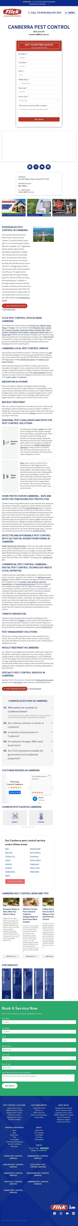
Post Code (22, 88)
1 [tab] (23, 827)
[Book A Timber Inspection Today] (14, 207)
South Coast (35, 325)
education (42, 582)
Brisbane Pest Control (14, 1113)
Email (20, 71)
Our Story (39, 1137)
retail (29, 582)
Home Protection (32, 508)
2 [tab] (26, 827)
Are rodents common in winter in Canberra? (26, 725)
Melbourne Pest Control (14, 1110)
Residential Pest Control (63, 1108)
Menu (71, 12)
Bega (42, 328)
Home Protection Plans (64, 1110)
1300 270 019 (48, 337)
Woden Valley (6, 335)
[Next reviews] (52, 787)
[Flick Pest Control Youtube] (42, 167)
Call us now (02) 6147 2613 (39, 47)
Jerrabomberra (10, 872)
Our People (39, 1135)
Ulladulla (43, 325)
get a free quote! (9, 309)
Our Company (39, 1133)
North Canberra (35, 853)
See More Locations (14, 1119)
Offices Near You (39, 1113)
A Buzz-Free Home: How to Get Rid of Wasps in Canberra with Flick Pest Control (50, 914)
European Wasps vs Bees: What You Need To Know (11, 911)
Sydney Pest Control (14, 1108)
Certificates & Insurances (14, 1142)
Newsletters (14, 1135)
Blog (14, 1133)
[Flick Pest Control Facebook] (29, 167)
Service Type (22, 97)
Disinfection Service (63, 1122)
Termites (21, 620)
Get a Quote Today (15, 881)
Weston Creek (44, 332)
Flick (50, 353)
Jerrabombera (24, 330)
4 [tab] (32, 827)
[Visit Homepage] (63, 1207)
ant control (49, 680)
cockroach (22, 377)
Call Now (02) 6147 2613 (16, 306)
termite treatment (39, 373)
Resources (14, 1146)
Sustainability (39, 1140)
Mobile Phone (23, 79)
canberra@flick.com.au (39, 34)
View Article (10, 956)
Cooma (7, 860)
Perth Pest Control (14, 1115)
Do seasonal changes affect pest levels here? (25, 743)
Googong (8, 330)
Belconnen (36, 328)
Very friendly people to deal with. (39, 777)
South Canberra (23, 332)
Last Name (22, 62)
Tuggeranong (34, 332)
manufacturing (7, 584)
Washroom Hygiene (63, 1120)
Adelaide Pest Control (14, 1117)
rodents (40, 429)
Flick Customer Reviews (39, 1115)
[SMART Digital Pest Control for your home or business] (39, 207)
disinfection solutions (28, 360)
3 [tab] (29, 827)
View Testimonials (49, 2)
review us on (14, 792)
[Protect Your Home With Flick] (64, 207)
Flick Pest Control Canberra (15, 783)
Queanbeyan (13, 332)
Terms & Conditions (14, 1144)
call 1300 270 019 (39, 531)
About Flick (39, 1130)
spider (14, 377)
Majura (32, 330)
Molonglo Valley (40, 330)
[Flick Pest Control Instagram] (36, 167)
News (14, 1130)
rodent (8, 377)
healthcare (34, 582)
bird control (41, 680)
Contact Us (39, 1110)
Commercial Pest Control (63, 1113)
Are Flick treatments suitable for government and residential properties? (25, 754)
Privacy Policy (39, 1117)
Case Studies (14, 1140)
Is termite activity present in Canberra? (23, 734)
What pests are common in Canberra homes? (22, 709)
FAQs (14, 1137)
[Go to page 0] (37, 803)
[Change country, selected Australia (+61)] (21, 83)
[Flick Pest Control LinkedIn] (48, 167)
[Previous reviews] (30, 787)
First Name (22, 54)
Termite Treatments (63, 1117)
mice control (17, 682)
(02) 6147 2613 (40, 1108)
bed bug (33, 413)
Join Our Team (38, 1148)
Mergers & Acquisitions (39, 1150)
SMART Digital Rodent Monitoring (13, 546)
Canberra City (10, 856)
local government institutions (25, 584)
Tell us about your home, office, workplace (32, 106)
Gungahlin (15, 330)
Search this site (23, 1220)
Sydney (12, 328)
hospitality (23, 582)
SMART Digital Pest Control (63, 1115)
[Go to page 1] (39, 803)
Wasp (22, 463)
